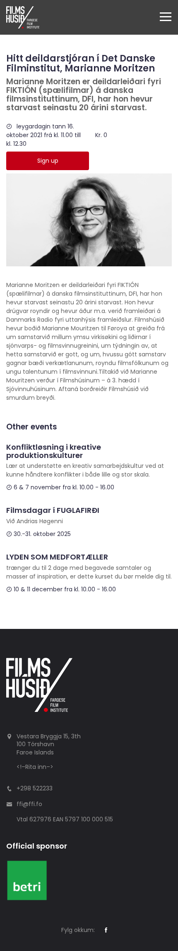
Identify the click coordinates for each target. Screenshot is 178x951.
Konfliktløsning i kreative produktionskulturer (53, 451)
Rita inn (35, 767)
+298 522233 (35, 788)
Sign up (47, 161)
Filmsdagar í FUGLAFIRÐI (52, 510)
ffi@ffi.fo (29, 804)
